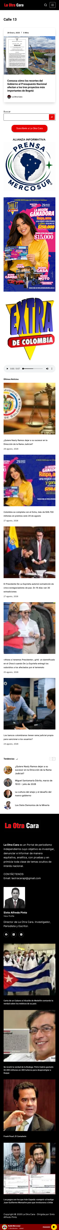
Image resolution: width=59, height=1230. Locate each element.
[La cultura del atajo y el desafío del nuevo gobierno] (8, 794)
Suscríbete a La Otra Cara (29, 128)
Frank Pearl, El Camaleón (15, 1136)
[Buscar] (45, 5)
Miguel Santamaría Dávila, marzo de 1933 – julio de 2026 (33, 782)
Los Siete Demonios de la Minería (32, 805)
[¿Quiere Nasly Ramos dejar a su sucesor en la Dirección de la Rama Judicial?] (30, 408)
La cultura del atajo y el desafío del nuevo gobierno (33, 794)
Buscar (7, 111)
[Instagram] (21, 934)
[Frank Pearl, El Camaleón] (30, 1105)
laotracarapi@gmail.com (26, 878)
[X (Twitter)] (13, 934)
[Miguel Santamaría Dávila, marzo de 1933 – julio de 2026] (8, 782)
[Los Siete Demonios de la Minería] (8, 805)
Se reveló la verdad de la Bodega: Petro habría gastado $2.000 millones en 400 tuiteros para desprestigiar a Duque (28, 1070)
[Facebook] (6, 934)
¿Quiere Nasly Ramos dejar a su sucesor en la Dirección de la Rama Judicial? (33, 770)
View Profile (9, 916)
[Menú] (52, 5)
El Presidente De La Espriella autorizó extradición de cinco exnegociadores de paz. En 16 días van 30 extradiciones (29, 588)
